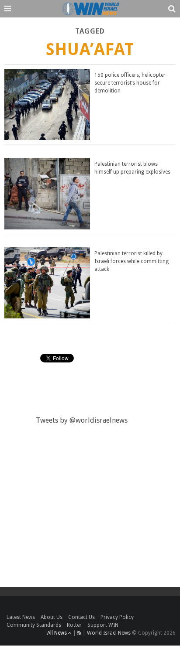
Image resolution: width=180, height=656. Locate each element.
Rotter (74, 625)
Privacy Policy (117, 617)
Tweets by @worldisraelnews (82, 420)
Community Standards (34, 625)
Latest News (21, 617)
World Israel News (109, 633)
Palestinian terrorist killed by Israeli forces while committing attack (131, 261)
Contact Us (81, 617)
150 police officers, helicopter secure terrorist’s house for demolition (130, 83)
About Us (51, 617)
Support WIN (102, 625)
